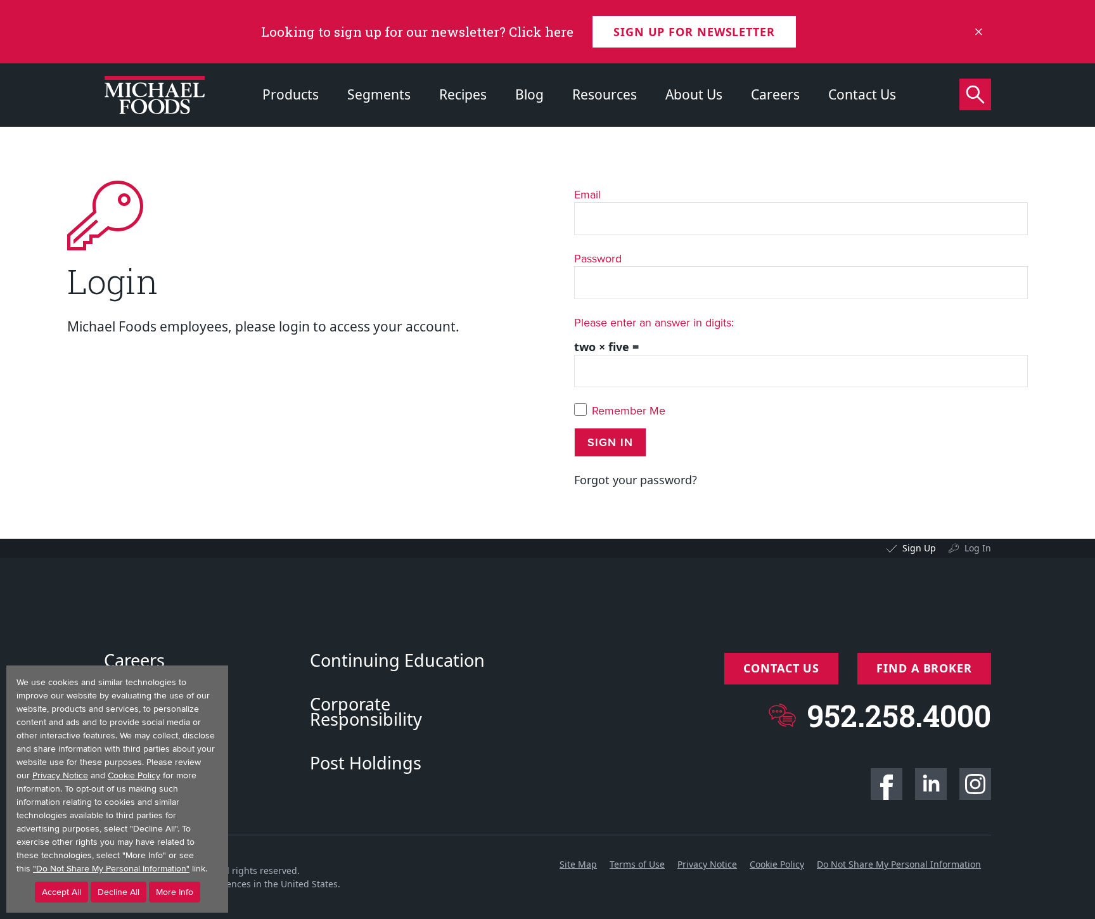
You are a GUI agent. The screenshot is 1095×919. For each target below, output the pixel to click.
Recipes (463, 94)
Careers (775, 94)
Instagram (975, 784)
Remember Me (628, 410)
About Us (693, 94)
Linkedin (931, 784)
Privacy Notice (707, 864)
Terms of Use (637, 864)
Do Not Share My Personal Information (899, 864)
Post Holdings (365, 763)
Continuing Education (397, 660)
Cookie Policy (777, 864)
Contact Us (862, 94)
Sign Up (919, 548)
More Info (174, 892)
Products (290, 94)
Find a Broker (924, 668)
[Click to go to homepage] (154, 95)
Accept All (61, 892)
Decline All (118, 892)
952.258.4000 (899, 715)
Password (598, 258)
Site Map (578, 864)
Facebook (886, 784)
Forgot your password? (635, 479)
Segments (379, 94)
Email (587, 194)
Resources (604, 94)
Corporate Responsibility (366, 712)
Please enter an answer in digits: (654, 322)
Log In (977, 548)
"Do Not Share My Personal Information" (111, 868)
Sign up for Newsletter (694, 31)
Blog (529, 94)
